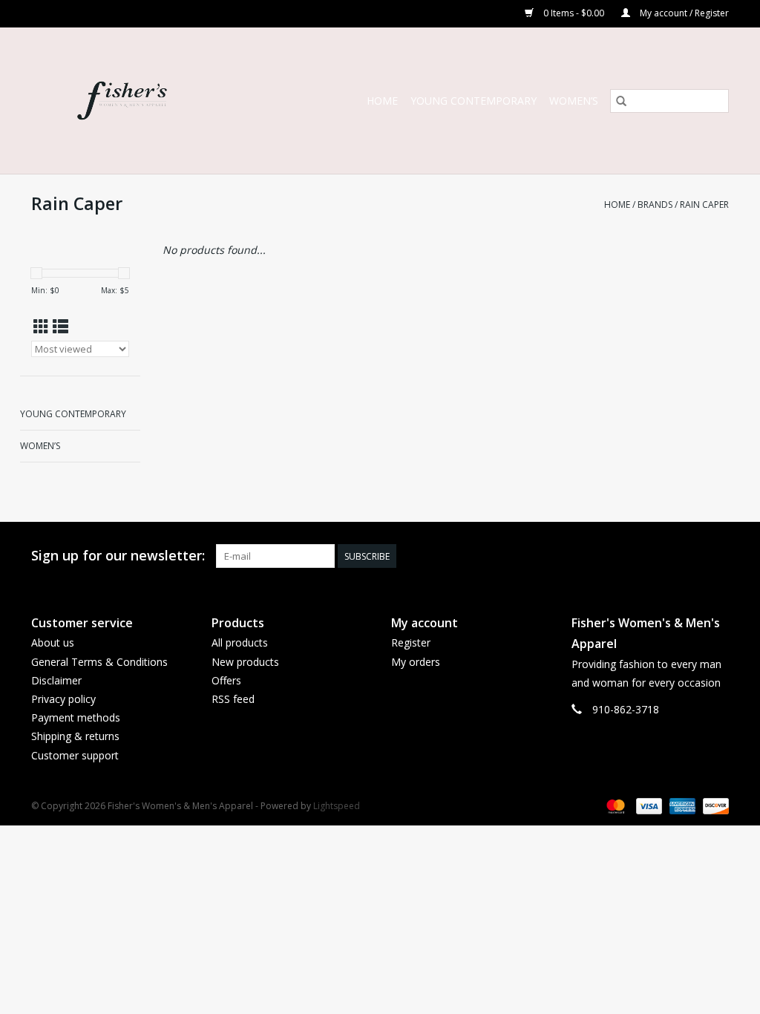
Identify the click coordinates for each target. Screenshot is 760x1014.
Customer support (75, 755)
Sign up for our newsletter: (118, 555)
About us (52, 642)
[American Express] (681, 805)
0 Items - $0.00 (573, 13)
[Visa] (647, 805)
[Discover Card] (713, 805)
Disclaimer (56, 680)
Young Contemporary (473, 101)
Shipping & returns (75, 736)
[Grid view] (41, 326)
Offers (226, 680)
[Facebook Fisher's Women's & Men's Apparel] (690, 556)
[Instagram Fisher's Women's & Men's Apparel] (717, 556)
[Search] (621, 101)
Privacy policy (63, 699)
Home (382, 101)
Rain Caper (704, 204)
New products (245, 662)
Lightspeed (336, 805)
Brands (655, 204)
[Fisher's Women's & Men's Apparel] (147, 100)
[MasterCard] (614, 805)
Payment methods (75, 717)
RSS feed (233, 699)
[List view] (60, 326)
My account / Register (683, 13)
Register (410, 642)
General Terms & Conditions (99, 662)
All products (240, 642)
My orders (415, 662)
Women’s (573, 101)
